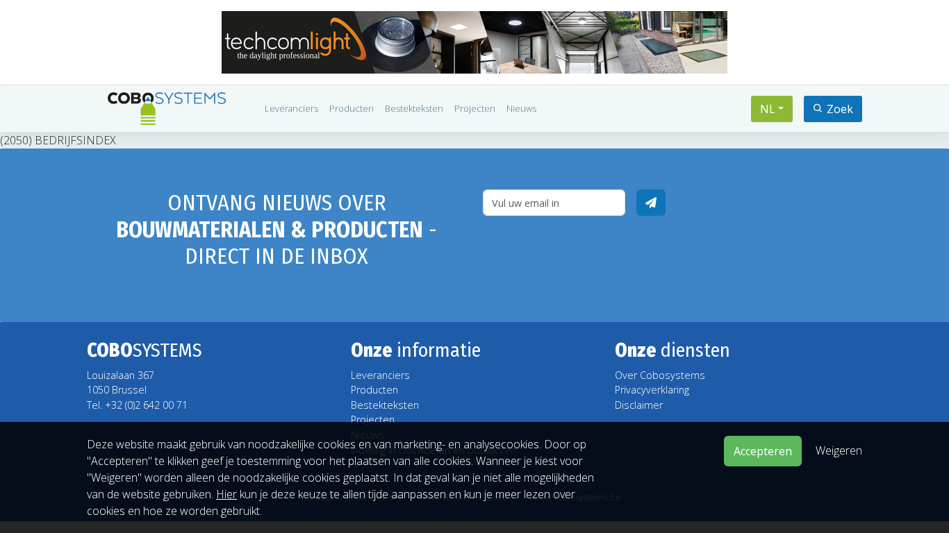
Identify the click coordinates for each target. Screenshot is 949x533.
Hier (226, 494)
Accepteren (763, 451)
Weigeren (839, 449)
